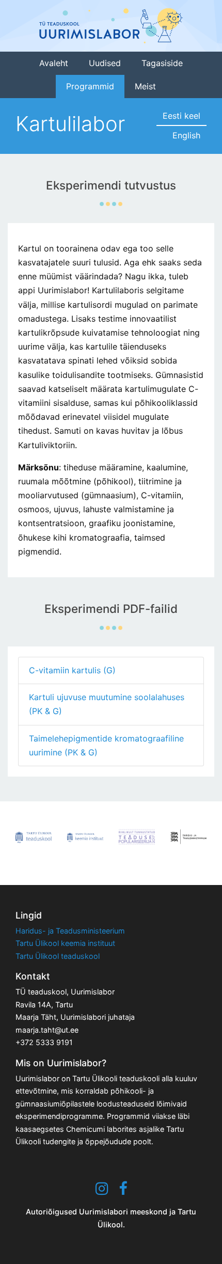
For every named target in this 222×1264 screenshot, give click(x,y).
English (186, 135)
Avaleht (53, 63)
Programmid (90, 86)
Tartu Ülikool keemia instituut (65, 943)
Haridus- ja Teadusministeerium (70, 930)
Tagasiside (162, 63)
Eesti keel (181, 115)
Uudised (105, 63)
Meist (145, 86)
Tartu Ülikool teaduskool (57, 956)
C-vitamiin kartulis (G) (72, 670)
